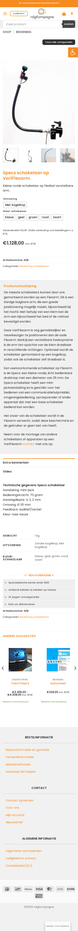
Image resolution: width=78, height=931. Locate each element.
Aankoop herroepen (21, 771)
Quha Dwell (58, 683)
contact (29, 444)
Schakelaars (41, 266)
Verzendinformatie (20, 757)
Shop (7, 32)
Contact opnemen (20, 800)
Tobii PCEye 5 (20, 683)
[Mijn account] (72, 13)
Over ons (12, 807)
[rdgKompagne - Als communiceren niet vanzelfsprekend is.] (42, 13)
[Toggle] (5, 583)
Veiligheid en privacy (21, 858)
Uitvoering (10, 199)
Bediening (23, 32)
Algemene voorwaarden (24, 851)
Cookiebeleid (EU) (19, 865)
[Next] (69, 102)
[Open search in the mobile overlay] (39, 24)
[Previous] (9, 102)
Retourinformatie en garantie (27, 750)
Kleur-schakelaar (15, 211)
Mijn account (15, 815)
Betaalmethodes (18, 764)
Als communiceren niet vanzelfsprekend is (39, 3)
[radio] (15, 205)
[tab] (39, 462)
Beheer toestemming (57, 926)
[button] (73, 52)
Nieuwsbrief (14, 822)
